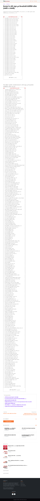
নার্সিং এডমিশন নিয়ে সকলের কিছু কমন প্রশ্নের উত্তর (28, 428)
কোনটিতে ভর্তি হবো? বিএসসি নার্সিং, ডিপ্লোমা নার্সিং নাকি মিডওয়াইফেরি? (14, 406)
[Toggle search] (34, 1)
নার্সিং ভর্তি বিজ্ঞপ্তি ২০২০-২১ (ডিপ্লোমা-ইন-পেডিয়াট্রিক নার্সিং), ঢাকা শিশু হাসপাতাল (15, 404)
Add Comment (9, 421)
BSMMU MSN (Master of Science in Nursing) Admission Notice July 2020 (18, 401)
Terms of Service (23, 485)
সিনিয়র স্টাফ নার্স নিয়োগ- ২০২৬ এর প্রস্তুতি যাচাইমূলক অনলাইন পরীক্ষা (16, 445)
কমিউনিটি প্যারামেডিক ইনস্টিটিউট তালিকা (10, 403)
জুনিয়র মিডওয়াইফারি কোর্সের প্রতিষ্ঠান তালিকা (10, 400)
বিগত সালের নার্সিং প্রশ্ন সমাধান (11, 450)
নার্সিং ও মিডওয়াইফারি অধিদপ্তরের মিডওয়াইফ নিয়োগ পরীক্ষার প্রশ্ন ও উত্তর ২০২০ (17, 465)
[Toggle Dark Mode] (32, 1)
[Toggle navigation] (36, 1)
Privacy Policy (23, 484)
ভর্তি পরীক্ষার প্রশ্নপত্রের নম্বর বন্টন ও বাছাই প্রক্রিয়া (11, 397)
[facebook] (30, 1)
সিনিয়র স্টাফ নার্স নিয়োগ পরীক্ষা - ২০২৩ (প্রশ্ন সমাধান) (14, 455)
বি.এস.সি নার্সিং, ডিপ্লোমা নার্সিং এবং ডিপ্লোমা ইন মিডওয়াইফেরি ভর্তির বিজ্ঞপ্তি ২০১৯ (15, 398)
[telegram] (12, 494)
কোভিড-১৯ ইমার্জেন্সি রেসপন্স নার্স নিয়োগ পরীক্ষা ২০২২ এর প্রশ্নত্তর (16, 460)
